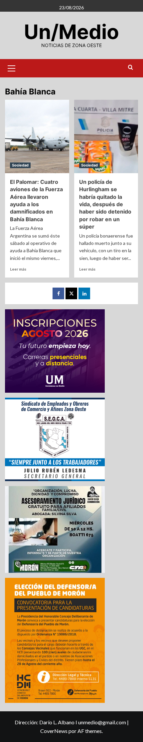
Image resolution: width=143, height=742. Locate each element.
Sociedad (20, 165)
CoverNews (54, 731)
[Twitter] (71, 293)
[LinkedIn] (84, 293)
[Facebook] (58, 293)
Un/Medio (71, 32)
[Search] (130, 67)
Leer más (18, 269)
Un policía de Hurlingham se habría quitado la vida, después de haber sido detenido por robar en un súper (105, 204)
